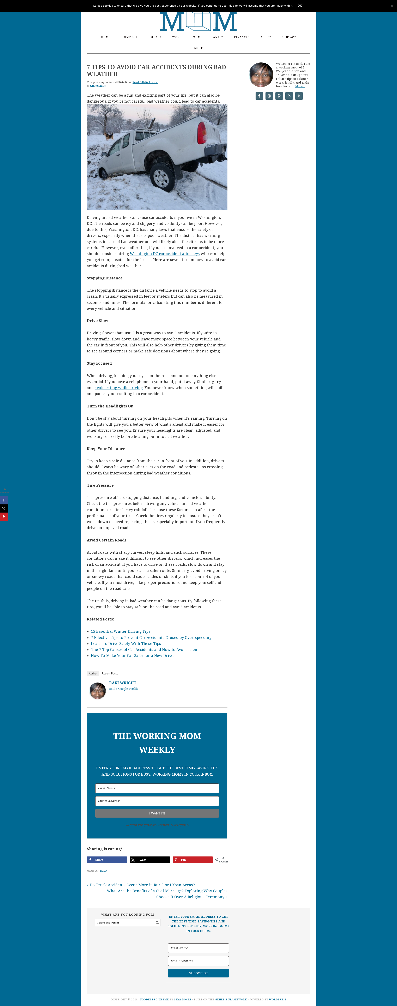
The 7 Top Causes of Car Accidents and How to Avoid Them (144, 649)
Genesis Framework (231, 999)
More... (300, 86)
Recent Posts (110, 673)
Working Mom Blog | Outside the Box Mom (198, 13)
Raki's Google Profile (124, 688)
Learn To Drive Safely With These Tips (126, 643)
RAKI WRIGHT (122, 683)
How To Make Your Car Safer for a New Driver (133, 655)
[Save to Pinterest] (4, 517)
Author (93, 673)
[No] (392, 6)
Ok (300, 5)
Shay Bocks (182, 999)
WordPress (278, 999)
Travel (103, 871)
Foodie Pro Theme (154, 999)
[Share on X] (4, 508)
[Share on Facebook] (4, 500)
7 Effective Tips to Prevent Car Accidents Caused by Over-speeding (151, 637)
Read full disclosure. (145, 82)
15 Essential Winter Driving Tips (120, 631)
